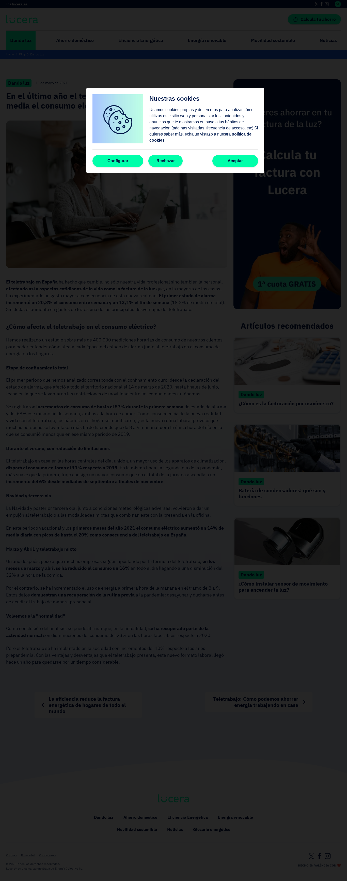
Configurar (117, 161)
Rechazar (165, 161)
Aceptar (235, 161)
